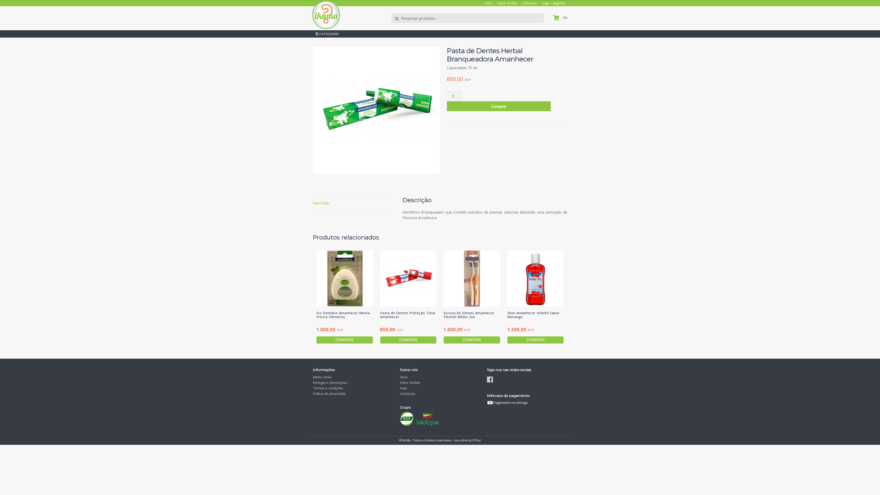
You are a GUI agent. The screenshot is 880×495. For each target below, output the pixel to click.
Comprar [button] (345, 340)
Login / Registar (553, 3)
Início (488, 3)
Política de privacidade (329, 393)
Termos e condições (328, 388)
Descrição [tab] (321, 203)
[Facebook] (490, 379)
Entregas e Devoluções (330, 382)
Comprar (498, 106)
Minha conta (322, 377)
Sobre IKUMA (507, 3)
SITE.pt (476, 440)
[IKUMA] (326, 14)
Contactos (529, 3)
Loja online (461, 440)
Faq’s (403, 388)
